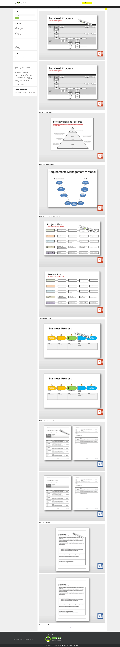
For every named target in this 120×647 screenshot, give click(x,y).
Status (27, 81)
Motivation (22, 74)
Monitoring (17, 47)
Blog (74, 645)
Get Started (44, 7)
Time (16, 35)
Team (31, 83)
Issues (25, 72)
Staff (20, 81)
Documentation (20, 71)
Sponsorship (17, 81)
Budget (16, 67)
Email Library (69, 7)
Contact (77, 645)
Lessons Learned (28, 72)
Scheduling (28, 80)
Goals (23, 72)
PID (20, 75)
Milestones (17, 74)
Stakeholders (17, 34)
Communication (18, 26)
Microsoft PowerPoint (19, 57)
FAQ (72, 645)
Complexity (28, 67)
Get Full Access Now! (87, 2)
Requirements (18, 78)
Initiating (16, 46)
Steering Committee (31, 81)
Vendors (22, 84)
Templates (52, 7)
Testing (18, 84)
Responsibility (29, 78)
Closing (16, 43)
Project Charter (23, 77)
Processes (29, 75)
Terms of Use (69, 645)
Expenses (16, 72)
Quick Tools (61, 7)
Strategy (16, 83)
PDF (15, 56)
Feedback (18, 72)
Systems (20, 83)
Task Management (26, 83)
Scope (16, 33)
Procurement (17, 29)
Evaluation (30, 71)
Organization (28, 74)
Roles (20, 80)
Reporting (28, 77)
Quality (16, 31)
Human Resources (18, 28)
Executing (17, 45)
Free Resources (95, 2)
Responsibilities (23, 78)
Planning (16, 48)
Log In (105, 2)
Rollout (25, 80)
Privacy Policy (63, 645)
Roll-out (22, 80)
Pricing (101, 2)
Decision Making (19, 69)
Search (17, 17)
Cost (16, 27)
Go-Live (21, 72)
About (77, 7)
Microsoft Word (18, 59)
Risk (15, 32)
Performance (17, 75)
